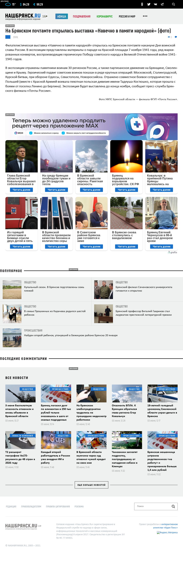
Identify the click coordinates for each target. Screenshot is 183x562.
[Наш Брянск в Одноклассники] (142, 4)
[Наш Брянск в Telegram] (162, 4)
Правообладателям (31, 506)
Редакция (11, 506)
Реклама (79, 506)
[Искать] (173, 506)
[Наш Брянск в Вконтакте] (155, 4)
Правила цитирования (58, 506)
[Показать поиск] (173, 4)
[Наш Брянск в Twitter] (148, 4)
